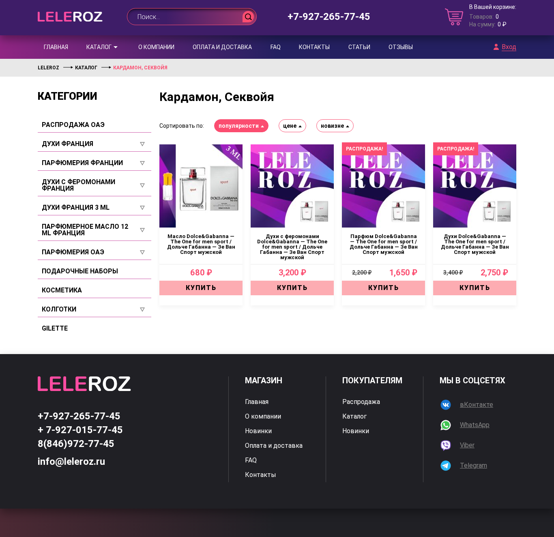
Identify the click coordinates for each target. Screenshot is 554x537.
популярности (239, 125)
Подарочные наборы (80, 271)
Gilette (55, 328)
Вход (509, 47)
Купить (201, 288)
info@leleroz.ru (71, 461)
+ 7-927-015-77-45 (80, 430)
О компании (156, 47)
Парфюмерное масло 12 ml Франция (85, 229)
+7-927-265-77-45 (329, 16)
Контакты (314, 47)
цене (289, 125)
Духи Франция (67, 144)
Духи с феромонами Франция (78, 185)
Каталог (99, 47)
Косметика (62, 290)
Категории (67, 96)
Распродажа (361, 402)
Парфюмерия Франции (82, 163)
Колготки (59, 309)
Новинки (258, 431)
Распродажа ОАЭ (73, 125)
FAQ (276, 47)
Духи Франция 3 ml (76, 207)
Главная (56, 47)
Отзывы (401, 47)
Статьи (359, 47)
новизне (332, 125)
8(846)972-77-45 (76, 444)
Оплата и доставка (222, 47)
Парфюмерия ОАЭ (73, 252)
